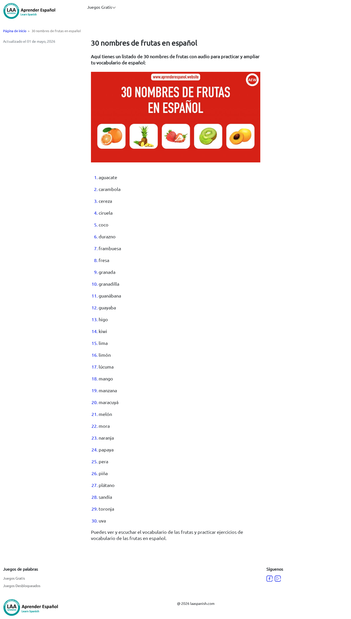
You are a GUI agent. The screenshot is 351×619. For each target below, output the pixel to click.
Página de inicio (14, 31)
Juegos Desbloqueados (21, 585)
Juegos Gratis (14, 578)
